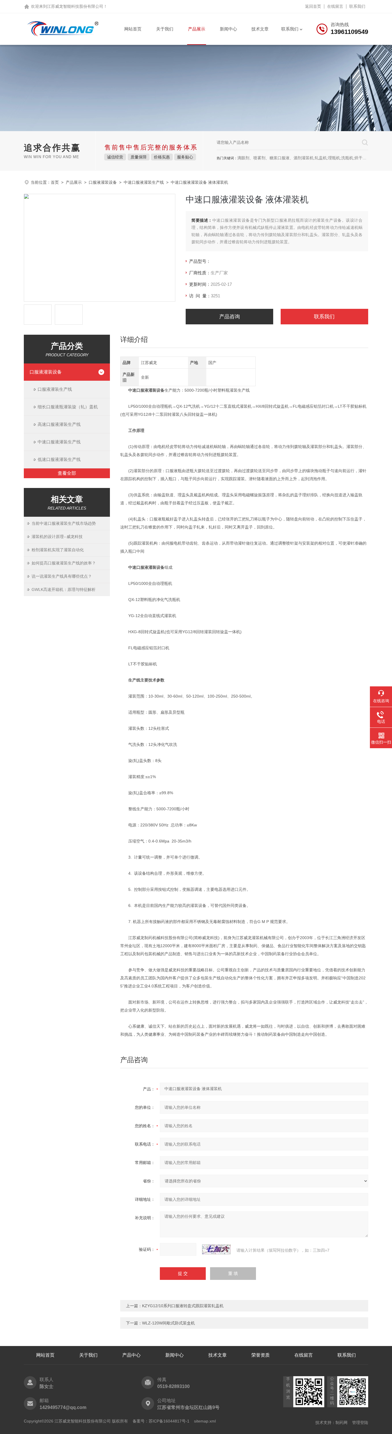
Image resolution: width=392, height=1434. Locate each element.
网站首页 (132, 28)
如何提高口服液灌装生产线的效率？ (64, 563)
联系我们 (357, 6)
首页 (55, 182)
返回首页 (313, 6)
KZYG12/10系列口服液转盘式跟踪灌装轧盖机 (183, 1305)
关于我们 (164, 28)
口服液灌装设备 (103, 182)
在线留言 (335, 6)
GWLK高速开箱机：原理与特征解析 (64, 589)
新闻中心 (228, 28)
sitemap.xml (205, 1421)
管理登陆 (360, 1422)
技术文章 (260, 28)
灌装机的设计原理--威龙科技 (57, 536)
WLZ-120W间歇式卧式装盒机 (168, 1323)
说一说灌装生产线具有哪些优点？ (62, 576)
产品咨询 (229, 316)
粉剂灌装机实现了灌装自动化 (58, 549)
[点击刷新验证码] (216, 1249)
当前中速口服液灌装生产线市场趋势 (64, 523)
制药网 (341, 1422)
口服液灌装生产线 (55, 389)
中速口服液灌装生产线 (144, 182)
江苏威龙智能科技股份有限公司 (75, 6)
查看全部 (67, 473)
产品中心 (131, 1355)
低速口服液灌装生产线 (59, 459)
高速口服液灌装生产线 (59, 424)
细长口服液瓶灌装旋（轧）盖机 (68, 406)
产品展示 (196, 28)
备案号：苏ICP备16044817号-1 (161, 1421)
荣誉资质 (260, 1355)
